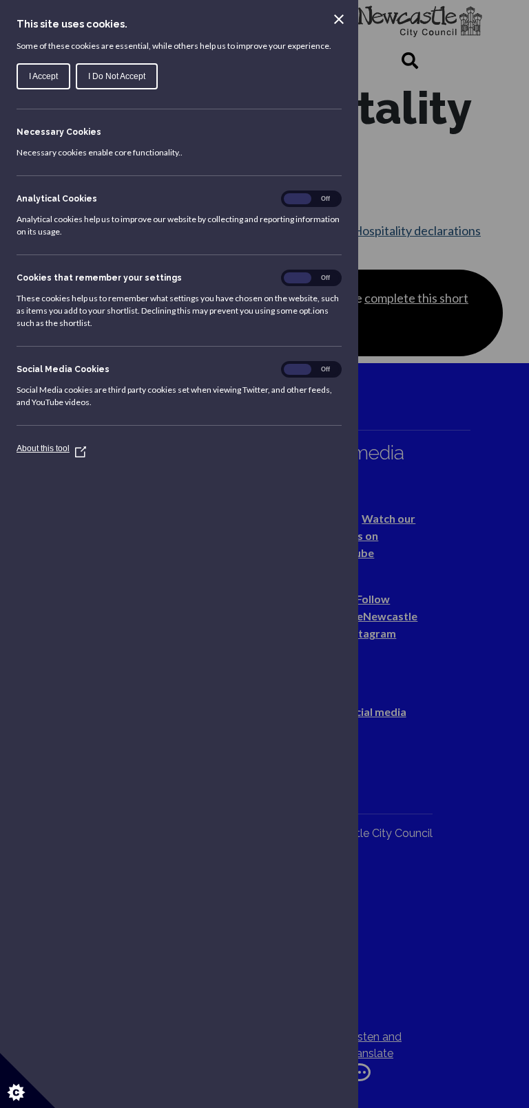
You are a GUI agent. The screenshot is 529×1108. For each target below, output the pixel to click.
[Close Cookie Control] (339, 19)
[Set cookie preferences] (27, 1080)
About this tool (51, 448)
